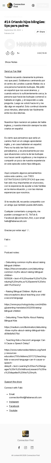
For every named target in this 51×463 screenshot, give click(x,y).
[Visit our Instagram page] (25, 447)
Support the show (13, 381)
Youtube (13, 410)
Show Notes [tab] (11, 62)
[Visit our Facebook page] (19, 447)
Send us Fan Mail (12, 71)
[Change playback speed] (18, 53)
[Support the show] (33, 5)
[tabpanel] (25, 242)
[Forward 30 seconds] (12, 53)
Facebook (14, 406)
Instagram (14, 401)
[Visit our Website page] (32, 447)
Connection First (19, 5)
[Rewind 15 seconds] (8, 53)
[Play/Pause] (9, 44)
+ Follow (43, 5)
